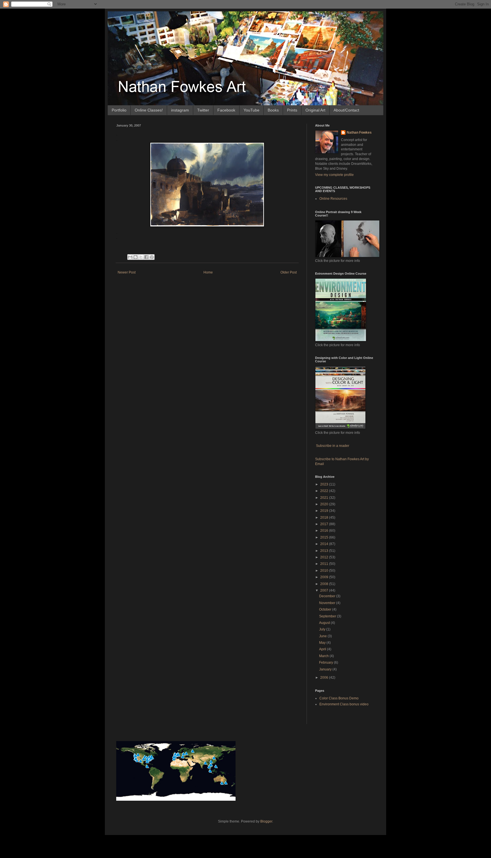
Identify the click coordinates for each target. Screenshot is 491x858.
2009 (324, 577)
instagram (180, 110)
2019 (324, 511)
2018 (324, 518)
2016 (324, 531)
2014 (324, 544)
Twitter (203, 110)
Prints (292, 110)
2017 (324, 524)
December (327, 596)
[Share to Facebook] (146, 257)
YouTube (251, 110)
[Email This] (130, 257)
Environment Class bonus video (344, 704)
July (322, 629)
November (327, 603)
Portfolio (119, 110)
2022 (324, 491)
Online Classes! (149, 110)
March (324, 656)
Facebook (226, 110)
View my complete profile (334, 175)
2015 (324, 537)
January (325, 669)
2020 (324, 504)
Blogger (266, 821)
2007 (324, 590)
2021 (324, 498)
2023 (324, 484)
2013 (324, 551)
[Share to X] (141, 257)
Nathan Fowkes (359, 132)
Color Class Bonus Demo (339, 698)
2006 (324, 678)
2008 (324, 584)
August (325, 623)
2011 (324, 564)
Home (208, 272)
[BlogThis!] (135, 257)
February (326, 662)
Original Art (315, 110)
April (323, 649)
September (328, 616)
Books (273, 110)
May (322, 643)
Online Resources (333, 199)
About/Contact (346, 110)
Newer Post (127, 272)
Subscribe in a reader (332, 446)
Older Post (288, 272)
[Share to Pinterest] (152, 257)
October (325, 609)
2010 (324, 571)
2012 (324, 557)
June (323, 636)
